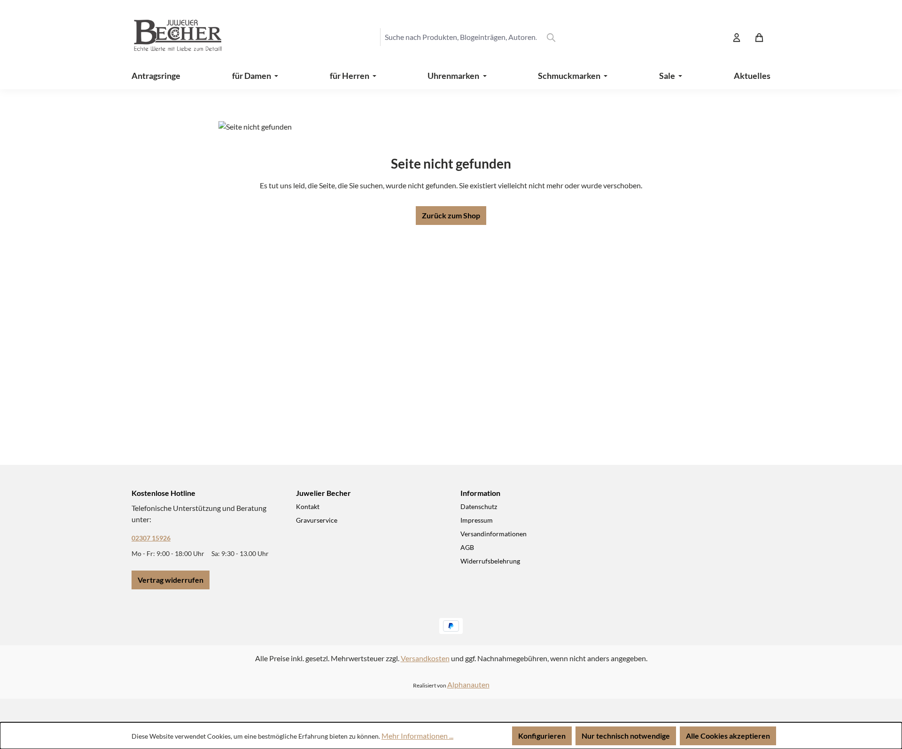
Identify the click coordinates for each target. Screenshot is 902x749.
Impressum (476, 520)
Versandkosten (425, 658)
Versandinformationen (493, 534)
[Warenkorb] (759, 37)
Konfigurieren (542, 735)
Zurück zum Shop (451, 215)
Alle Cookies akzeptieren (728, 735)
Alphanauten (468, 684)
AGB (467, 547)
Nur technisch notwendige (626, 735)
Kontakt (307, 506)
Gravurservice (316, 520)
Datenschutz (478, 506)
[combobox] (460, 37)
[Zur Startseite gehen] (169, 37)
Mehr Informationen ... (417, 735)
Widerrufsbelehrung (490, 561)
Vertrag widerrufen (170, 579)
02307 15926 (151, 538)
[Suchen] (551, 37)
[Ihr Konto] (736, 37)
